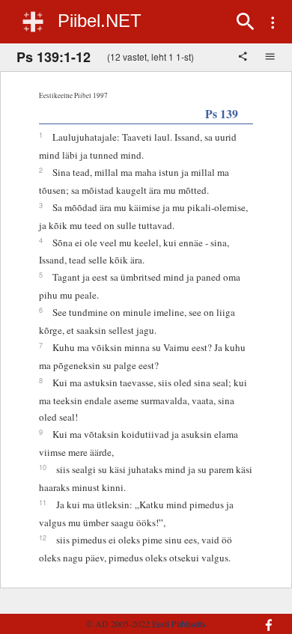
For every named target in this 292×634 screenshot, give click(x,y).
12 (42, 537)
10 (42, 467)
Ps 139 (221, 113)
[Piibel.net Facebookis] (263, 617)
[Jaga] (244, 57)
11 (42, 502)
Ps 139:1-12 (53, 57)
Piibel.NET (100, 20)
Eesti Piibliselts (179, 624)
